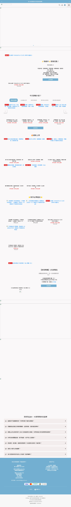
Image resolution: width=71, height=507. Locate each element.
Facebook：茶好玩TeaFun (52, 467)
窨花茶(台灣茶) (45, 100)
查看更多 (49, 286)
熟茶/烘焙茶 (34, 100)
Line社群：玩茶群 (52, 465)
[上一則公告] (1, 1)
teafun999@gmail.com (21, 480)
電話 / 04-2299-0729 (19, 473)
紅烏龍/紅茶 (24, 100)
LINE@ (54, 282)
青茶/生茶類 (14, 100)
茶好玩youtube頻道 (51, 470)
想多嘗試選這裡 (56, 100)
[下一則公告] (69, 1)
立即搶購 (50, 79)
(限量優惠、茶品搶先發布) (52, 466)
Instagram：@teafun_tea (51, 469)
